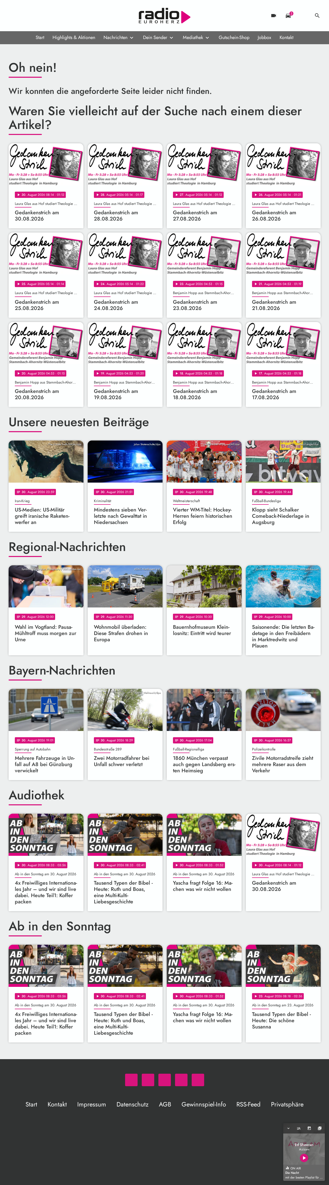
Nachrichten (115, 37)
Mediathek (193, 37)
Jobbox (264, 37)
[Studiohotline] (55, 15)
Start (40, 37)
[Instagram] (34, 15)
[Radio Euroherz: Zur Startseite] (165, 15)
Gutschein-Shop (234, 37)
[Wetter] (303, 15)
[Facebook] (24, 15)
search (317, 15)
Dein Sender (155, 37)
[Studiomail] (45, 15)
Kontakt (286, 37)
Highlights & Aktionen (74, 37)
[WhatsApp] (14, 15)
